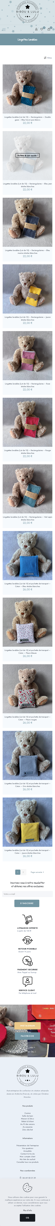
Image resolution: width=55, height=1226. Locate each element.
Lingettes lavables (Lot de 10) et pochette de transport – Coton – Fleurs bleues (27, 651)
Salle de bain (27, 1116)
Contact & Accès (28, 1153)
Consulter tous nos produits (27, 1162)
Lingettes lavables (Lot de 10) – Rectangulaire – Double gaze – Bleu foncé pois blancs (27, 118)
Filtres (49, 57)
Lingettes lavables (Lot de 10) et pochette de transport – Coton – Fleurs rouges (27, 718)
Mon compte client (27, 1156)
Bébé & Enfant (28, 1121)
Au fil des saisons (27, 1124)
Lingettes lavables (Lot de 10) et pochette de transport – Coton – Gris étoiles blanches (27, 785)
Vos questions (27, 1148)
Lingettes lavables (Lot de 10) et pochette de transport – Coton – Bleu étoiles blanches (27, 585)
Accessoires (27, 1127)
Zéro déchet (27, 1129)
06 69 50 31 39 (29, 1178)
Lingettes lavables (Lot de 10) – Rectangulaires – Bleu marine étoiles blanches (27, 251)
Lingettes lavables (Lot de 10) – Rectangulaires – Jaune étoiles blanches (27, 318)
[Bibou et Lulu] (27, 11)
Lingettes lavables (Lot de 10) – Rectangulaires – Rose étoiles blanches (27, 385)
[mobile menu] (3, 29)
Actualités (27, 1151)
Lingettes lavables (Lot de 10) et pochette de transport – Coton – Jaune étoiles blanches (27, 851)
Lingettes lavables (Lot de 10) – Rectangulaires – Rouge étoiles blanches (27, 451)
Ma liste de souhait (27, 1159)
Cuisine (27, 1113)
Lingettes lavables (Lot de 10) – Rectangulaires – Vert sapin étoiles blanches (27, 518)
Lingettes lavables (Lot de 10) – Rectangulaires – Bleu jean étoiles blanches (27, 185)
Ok (27, 1217)
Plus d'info (27, 1210)
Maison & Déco (27, 1118)
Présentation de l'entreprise (28, 1145)
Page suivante (36, 872)
